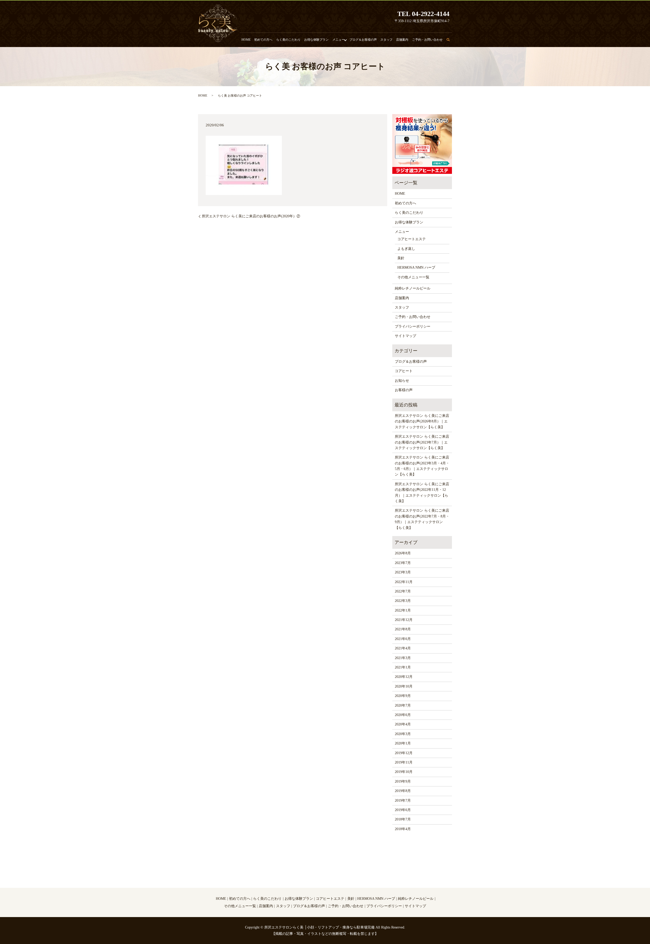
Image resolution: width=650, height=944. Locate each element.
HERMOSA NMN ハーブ (416, 267)
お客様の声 (404, 390)
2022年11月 (404, 582)
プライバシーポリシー (412, 326)
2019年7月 (403, 800)
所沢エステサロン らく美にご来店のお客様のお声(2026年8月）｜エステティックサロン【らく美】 (422, 421)
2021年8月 (403, 629)
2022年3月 (403, 601)
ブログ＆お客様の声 (363, 39)
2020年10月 (404, 686)
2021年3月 (403, 658)
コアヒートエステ (411, 239)
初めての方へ (263, 39)
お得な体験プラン (316, 39)
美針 (400, 258)
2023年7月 (403, 563)
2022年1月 (403, 610)
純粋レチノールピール (412, 288)
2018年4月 (403, 829)
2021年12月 (404, 620)
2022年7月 (403, 591)
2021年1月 (403, 667)
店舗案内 (402, 39)
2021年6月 (403, 639)
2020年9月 (403, 696)
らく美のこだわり (288, 39)
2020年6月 (403, 715)
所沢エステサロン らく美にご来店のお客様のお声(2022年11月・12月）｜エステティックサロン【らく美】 (422, 492)
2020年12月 (404, 677)
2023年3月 (403, 572)
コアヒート (404, 371)
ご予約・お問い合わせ (427, 39)
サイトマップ (405, 336)
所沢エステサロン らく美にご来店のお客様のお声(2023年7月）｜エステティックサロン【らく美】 (422, 442)
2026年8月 (403, 553)
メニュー (338, 39)
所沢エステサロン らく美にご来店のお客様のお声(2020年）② (251, 216)
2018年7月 (403, 819)
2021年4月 (403, 648)
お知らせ (402, 381)
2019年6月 (403, 810)
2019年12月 (404, 753)
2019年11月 (404, 762)
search (451, 42)
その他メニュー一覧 (413, 277)
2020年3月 (403, 734)
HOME (246, 39)
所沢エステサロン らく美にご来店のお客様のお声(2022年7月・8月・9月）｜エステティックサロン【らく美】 (422, 519)
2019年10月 (404, 772)
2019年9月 (403, 781)
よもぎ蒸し (406, 249)
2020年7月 (403, 705)
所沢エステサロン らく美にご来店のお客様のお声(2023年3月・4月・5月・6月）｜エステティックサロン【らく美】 (422, 465)
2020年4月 (403, 724)
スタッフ (386, 39)
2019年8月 (403, 791)
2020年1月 (403, 743)
